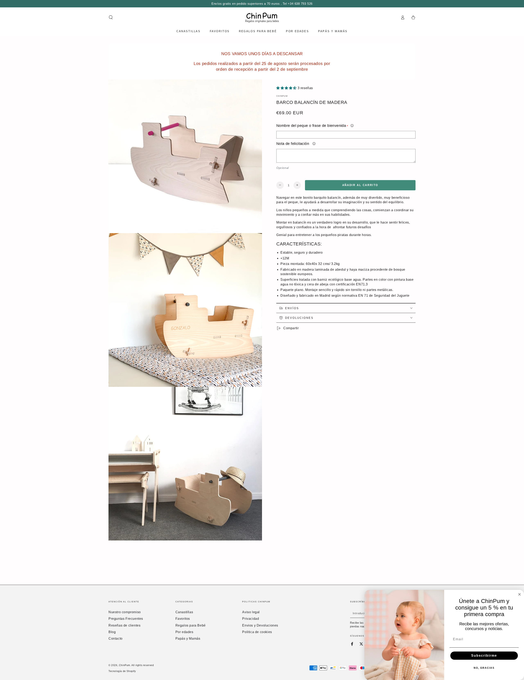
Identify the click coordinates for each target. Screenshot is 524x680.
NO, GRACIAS (484, 667)
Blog (112, 632)
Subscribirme (484, 655)
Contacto (115, 638)
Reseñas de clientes (124, 625)
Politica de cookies (257, 632)
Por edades (184, 632)
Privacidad (250, 618)
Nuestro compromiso (124, 612)
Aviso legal (251, 612)
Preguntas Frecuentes (125, 618)
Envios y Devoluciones (260, 625)
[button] (110, 17)
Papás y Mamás (187, 638)
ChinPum (282, 96)
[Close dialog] (519, 594)
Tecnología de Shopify (122, 671)
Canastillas (184, 612)
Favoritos (182, 618)
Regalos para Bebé (190, 625)
